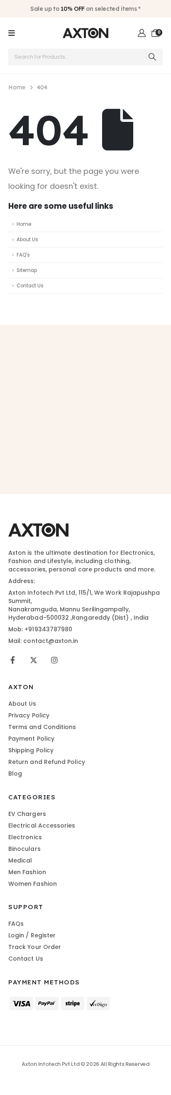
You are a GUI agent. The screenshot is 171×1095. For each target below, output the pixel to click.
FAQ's (23, 255)
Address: (21, 581)
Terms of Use (124, 446)
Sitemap (27, 270)
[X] (33, 660)
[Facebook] (12, 660)
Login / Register (32, 935)
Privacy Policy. (85, 455)
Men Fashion (27, 872)
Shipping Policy (31, 750)
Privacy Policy (28, 715)
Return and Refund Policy (46, 762)
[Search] (152, 57)
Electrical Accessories (42, 825)
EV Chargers (27, 814)
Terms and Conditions (42, 727)
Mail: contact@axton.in (43, 641)
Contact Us (30, 285)
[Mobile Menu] (11, 33)
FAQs (16, 924)
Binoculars (24, 849)
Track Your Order (34, 947)
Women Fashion (32, 884)
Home (24, 224)
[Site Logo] (85, 33)
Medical (20, 860)
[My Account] (142, 33)
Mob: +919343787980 (40, 629)
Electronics (25, 837)
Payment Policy (31, 738)
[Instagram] (54, 660)
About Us (27, 239)
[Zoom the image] (38, 527)
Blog (15, 773)
